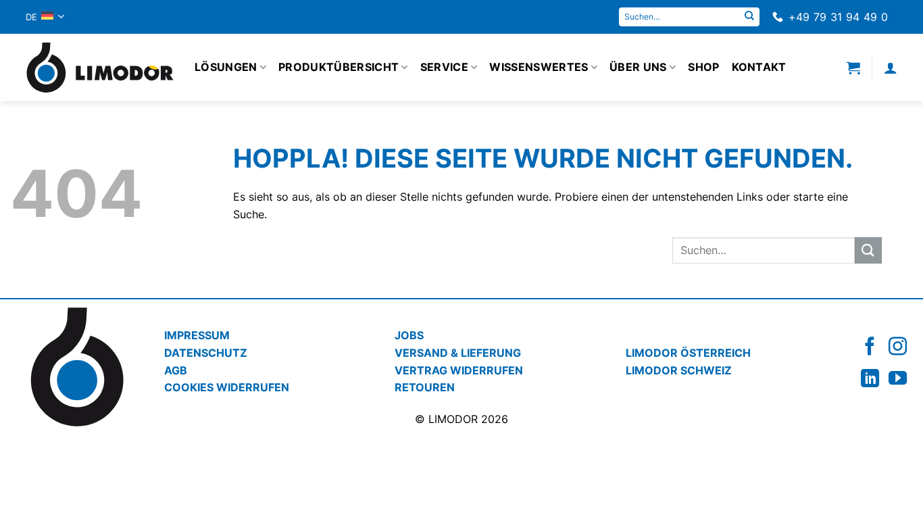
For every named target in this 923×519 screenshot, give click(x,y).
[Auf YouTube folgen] (898, 378)
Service (444, 67)
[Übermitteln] (749, 17)
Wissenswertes (538, 67)
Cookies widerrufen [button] (226, 387)
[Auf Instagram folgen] (898, 346)
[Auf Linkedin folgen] (870, 378)
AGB (175, 370)
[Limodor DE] (100, 68)
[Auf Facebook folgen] (870, 346)
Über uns (638, 67)
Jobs (409, 335)
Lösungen (226, 67)
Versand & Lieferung (458, 353)
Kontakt (759, 67)
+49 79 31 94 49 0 (838, 17)
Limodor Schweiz (679, 370)
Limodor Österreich (688, 353)
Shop (703, 67)
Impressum (197, 335)
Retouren (425, 387)
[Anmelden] (890, 67)
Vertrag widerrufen (459, 370)
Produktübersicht (338, 67)
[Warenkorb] (853, 67)
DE (32, 16)
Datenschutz (205, 353)
